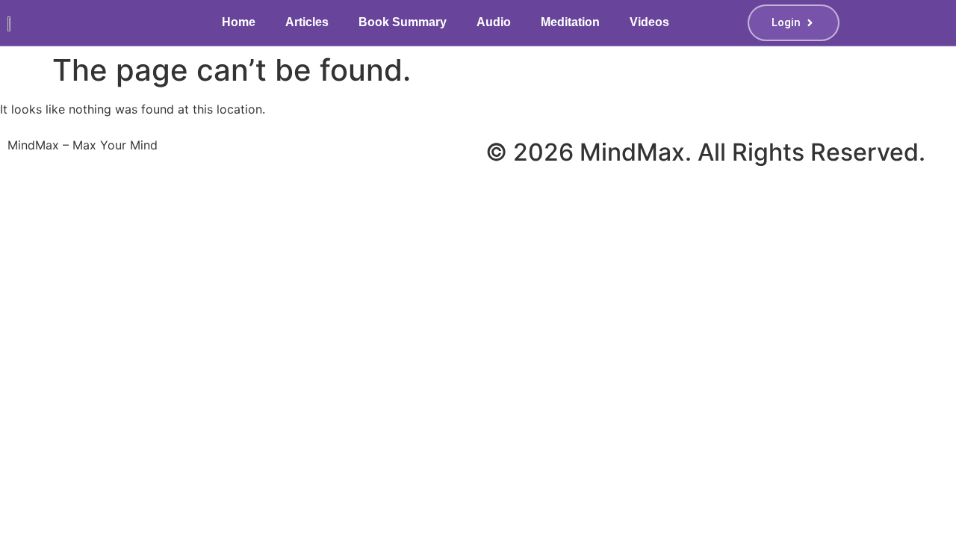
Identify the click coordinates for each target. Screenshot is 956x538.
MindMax (632, 152)
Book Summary (402, 22)
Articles (307, 22)
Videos (649, 22)
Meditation (570, 22)
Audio (494, 22)
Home (238, 22)
